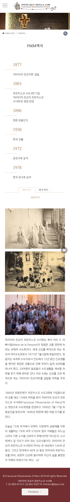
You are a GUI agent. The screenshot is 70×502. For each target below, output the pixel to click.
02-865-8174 (15, 484)
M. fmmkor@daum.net (52, 484)
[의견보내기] (65, 251)
